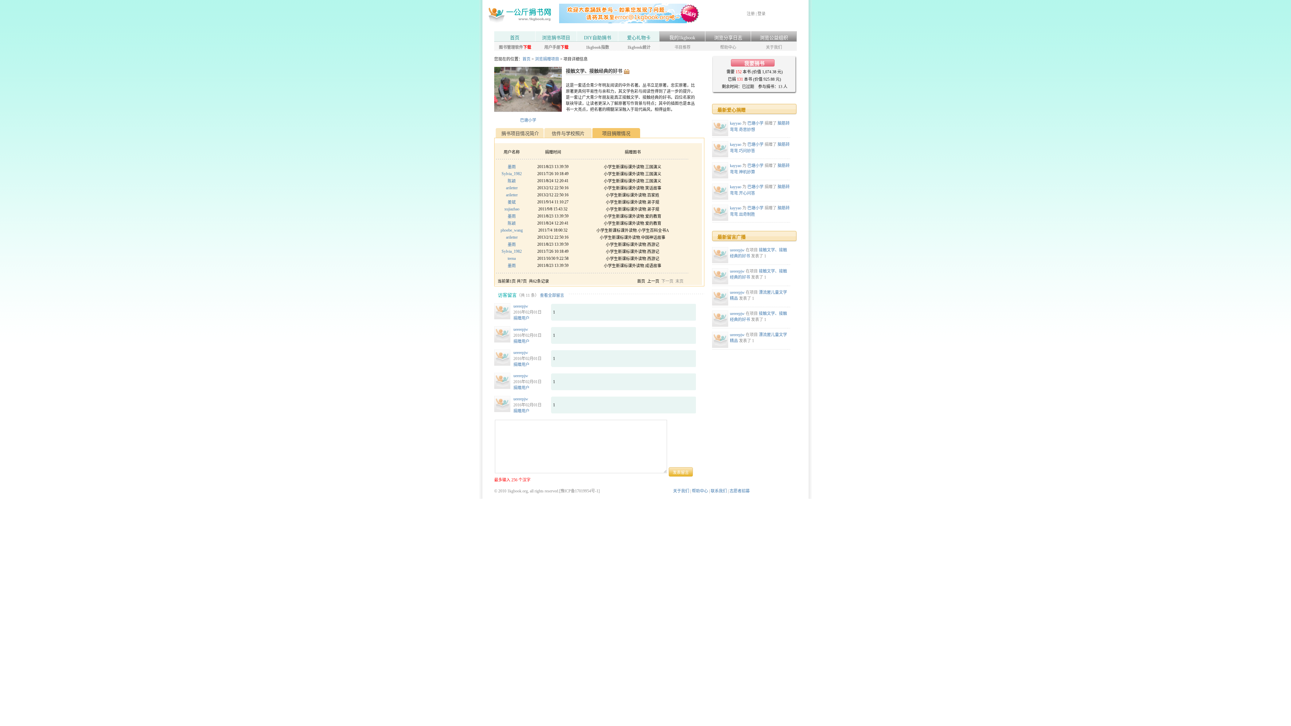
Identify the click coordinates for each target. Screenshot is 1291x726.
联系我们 (719, 491)
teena (512, 258)
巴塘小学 (528, 120)
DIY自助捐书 (597, 37)
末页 (679, 281)
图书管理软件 (515, 47)
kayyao (735, 123)
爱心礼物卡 (639, 37)
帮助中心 (728, 47)
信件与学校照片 (568, 133)
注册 (751, 13)
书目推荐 (682, 47)
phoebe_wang (512, 230)
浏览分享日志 (728, 37)
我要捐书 (754, 63)
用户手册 (556, 47)
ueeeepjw (520, 306)
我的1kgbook (682, 37)
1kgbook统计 (639, 47)
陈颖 (512, 181)
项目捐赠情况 (616, 133)
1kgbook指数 (597, 47)
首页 (514, 37)
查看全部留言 (552, 295)
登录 (761, 13)
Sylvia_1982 (512, 173)
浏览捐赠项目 (547, 59)
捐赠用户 (521, 318)
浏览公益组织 (774, 37)
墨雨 (512, 167)
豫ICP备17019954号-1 (579, 491)
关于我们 (774, 47)
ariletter (512, 188)
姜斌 (512, 202)
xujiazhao (511, 209)
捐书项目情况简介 (520, 133)
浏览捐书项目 (556, 37)
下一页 (667, 281)
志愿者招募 (740, 491)
